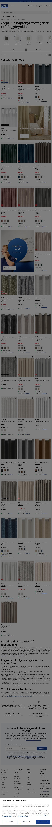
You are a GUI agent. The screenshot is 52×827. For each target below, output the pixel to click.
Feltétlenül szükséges (27, 821)
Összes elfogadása (43, 821)
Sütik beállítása (10, 821)
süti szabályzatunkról (23, 816)
